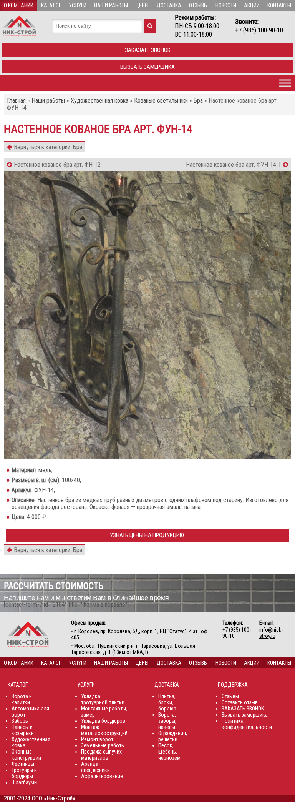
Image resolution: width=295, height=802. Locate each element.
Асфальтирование (102, 776)
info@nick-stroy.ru (271, 633)
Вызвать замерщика (147, 66)
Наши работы (111, 5)
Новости (225, 5)
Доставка (169, 5)
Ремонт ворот (97, 739)
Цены (142, 5)
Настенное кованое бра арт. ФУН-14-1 (234, 164)
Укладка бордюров (103, 721)
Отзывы (198, 5)
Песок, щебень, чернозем (169, 751)
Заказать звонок (148, 50)
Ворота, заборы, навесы (167, 721)
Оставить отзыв (240, 702)
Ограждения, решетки (172, 736)
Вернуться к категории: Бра (47, 147)
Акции (252, 5)
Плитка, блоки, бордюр (167, 702)
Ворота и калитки (22, 699)
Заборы (20, 721)
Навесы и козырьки (23, 730)
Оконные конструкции (26, 755)
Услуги (77, 5)
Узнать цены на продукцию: (147, 535)
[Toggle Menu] (285, 83)
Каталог (51, 5)
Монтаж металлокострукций (104, 730)
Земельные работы (103, 745)
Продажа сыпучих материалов (101, 755)
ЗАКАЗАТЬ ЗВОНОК (243, 708)
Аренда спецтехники (95, 767)
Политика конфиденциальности (247, 724)
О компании (18, 5)
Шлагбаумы (25, 782)
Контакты (279, 5)
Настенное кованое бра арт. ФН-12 (56, 164)
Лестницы (23, 764)
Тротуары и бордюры (24, 773)
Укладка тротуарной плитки (102, 699)
